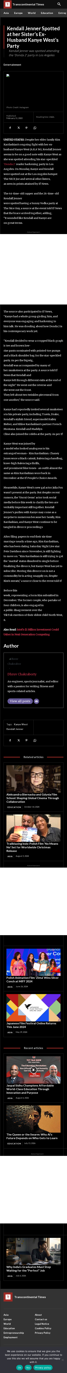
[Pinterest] (26, 128)
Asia (10, 856)
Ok (19, 1367)
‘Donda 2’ (9, 164)
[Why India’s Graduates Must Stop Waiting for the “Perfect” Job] (33, 1251)
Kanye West (21, 724)
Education (14, 807)
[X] (18, 128)
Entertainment (12, 64)
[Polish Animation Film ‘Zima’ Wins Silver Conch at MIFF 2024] (33, 962)
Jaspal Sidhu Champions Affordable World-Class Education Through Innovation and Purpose (30, 1089)
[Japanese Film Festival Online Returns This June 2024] (33, 1007)
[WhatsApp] (34, 128)
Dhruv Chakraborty (22, 674)
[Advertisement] (33, 269)
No (28, 1367)
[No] (62, 1360)
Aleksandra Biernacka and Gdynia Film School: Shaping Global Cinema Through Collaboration (32, 798)
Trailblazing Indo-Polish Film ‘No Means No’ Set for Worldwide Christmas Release (32, 847)
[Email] (36, 701)
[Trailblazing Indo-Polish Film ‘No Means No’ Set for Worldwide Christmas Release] (33, 828)
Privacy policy (43, 1367)
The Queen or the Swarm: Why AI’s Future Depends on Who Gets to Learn (32, 1136)
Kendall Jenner (14, 729)
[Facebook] (10, 128)
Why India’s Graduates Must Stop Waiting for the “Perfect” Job (28, 1268)
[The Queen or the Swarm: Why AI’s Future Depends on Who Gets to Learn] (33, 1119)
